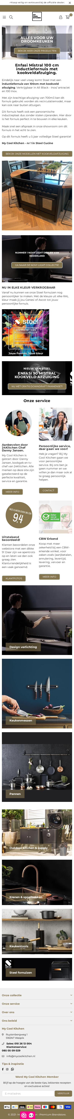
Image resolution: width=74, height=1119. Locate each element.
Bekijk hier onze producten (37, 50)
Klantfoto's (14, 578)
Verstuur (63, 1093)
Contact (48, 490)
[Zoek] (11, 17)
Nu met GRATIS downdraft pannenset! (37, 386)
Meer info (12, 491)
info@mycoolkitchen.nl (20, 1056)
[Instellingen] (60, 17)
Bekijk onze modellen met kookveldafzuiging (37, 153)
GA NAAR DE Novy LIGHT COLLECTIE (37, 265)
